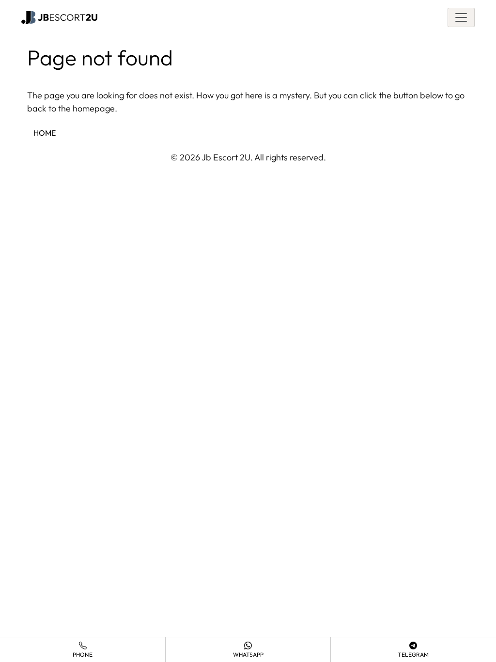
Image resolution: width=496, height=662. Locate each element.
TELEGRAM (413, 654)
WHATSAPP (248, 654)
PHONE (83, 654)
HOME (44, 133)
